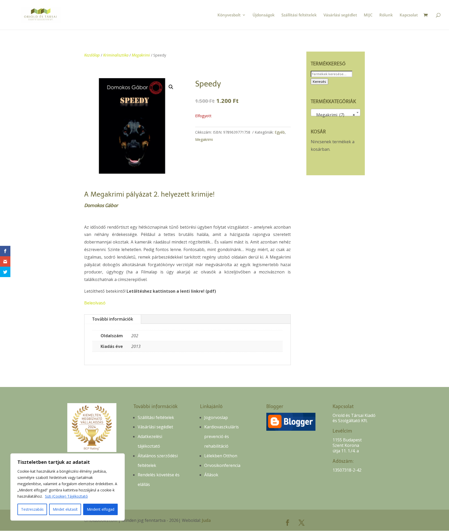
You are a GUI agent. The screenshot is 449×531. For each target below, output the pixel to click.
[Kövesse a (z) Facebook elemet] (288, 523)
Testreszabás (32, 509)
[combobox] (335, 112)
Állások (211, 475)
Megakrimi (141, 55)
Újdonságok (264, 15)
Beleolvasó (94, 303)
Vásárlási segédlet (340, 15)
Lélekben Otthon (220, 456)
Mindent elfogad (100, 509)
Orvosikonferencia (222, 465)
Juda (206, 520)
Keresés (319, 81)
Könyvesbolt (229, 15)
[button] (171, 87)
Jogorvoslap (216, 417)
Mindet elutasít (65, 509)
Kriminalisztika (115, 55)
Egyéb (280, 132)
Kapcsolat (409, 15)
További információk (112, 319)
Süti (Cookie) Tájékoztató (66, 496)
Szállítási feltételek (299, 15)
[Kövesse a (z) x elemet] (302, 523)
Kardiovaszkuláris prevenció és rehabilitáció (221, 436)
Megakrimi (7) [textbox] (334, 115)
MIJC (368, 15)
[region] (67, 487)
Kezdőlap (92, 55)
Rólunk (386, 15)
